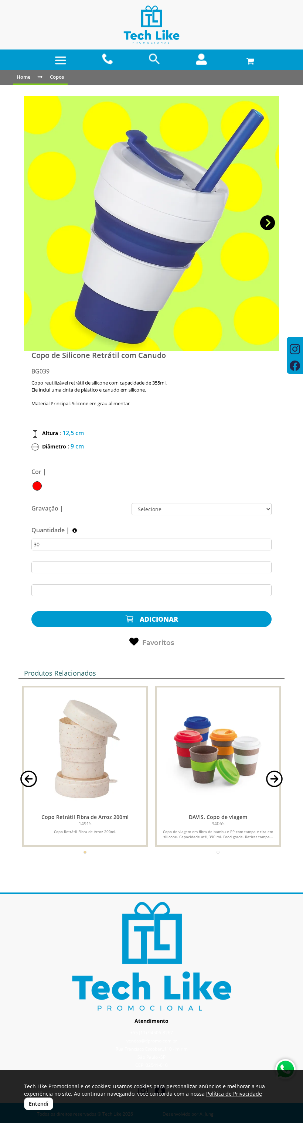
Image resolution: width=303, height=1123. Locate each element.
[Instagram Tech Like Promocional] (295, 350)
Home (23, 77)
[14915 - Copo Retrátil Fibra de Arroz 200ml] (85, 748)
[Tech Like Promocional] (151, 25)
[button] (267, 223)
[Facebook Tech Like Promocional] (295, 366)
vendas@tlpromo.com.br (151, 1041)
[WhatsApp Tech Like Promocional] (285, 1069)
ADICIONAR (158, 619)
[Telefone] (107, 59)
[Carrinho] (248, 59)
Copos (57, 77)
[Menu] (60, 61)
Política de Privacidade (234, 1093)
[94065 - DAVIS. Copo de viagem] (218, 748)
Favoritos (158, 643)
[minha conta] (201, 59)
